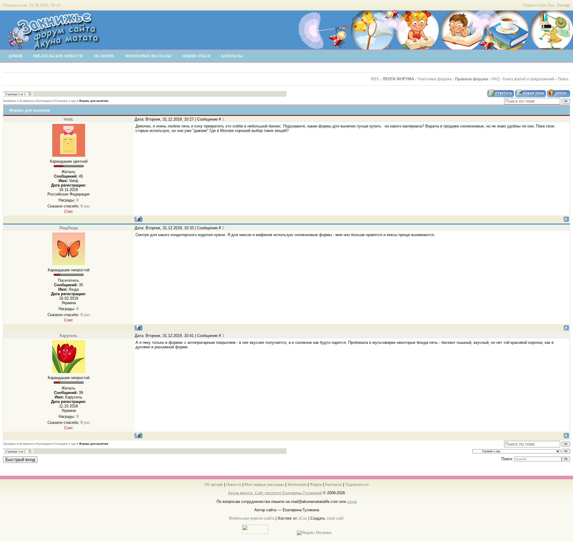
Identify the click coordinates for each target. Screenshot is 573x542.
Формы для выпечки (93, 100)
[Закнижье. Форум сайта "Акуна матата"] (53, 47)
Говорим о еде (65, 100)
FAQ (495, 79)
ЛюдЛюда (68, 228)
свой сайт (335, 518)
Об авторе (213, 484)
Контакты (333, 484)
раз (85, 206)
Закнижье (9, 100)
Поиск (563, 79)
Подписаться (357, 484)
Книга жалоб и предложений (528, 79)
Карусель (69, 335)
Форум (316, 484)
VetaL (69, 119)
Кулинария (44, 100)
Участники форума (435, 79)
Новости (233, 484)
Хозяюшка (26, 100)
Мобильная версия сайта (251, 518)
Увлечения (296, 484)
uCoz (302, 518)
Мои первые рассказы (264, 484)
